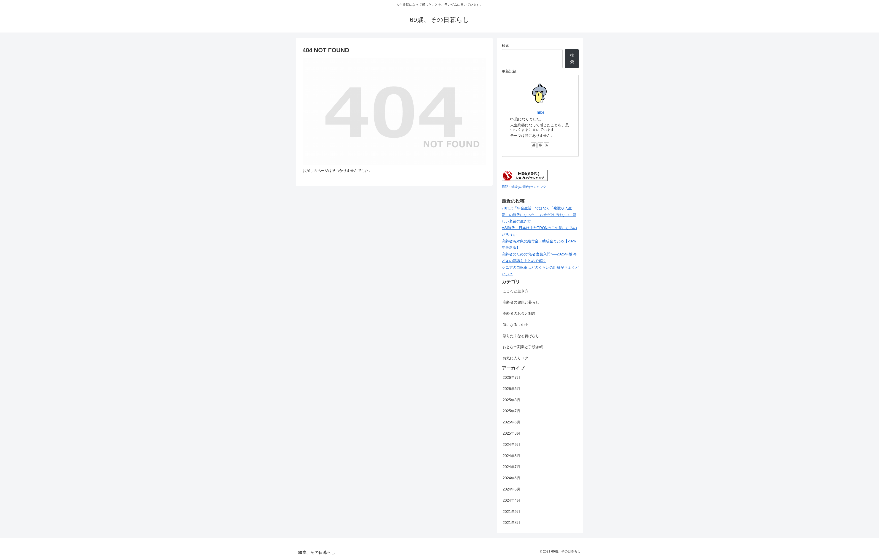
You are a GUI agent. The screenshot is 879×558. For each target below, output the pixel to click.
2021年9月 (511, 512)
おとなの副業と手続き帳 (523, 347)
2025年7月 (511, 411)
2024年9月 (511, 445)
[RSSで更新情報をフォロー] (546, 145)
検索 (505, 46)
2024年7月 (511, 467)
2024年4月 (511, 500)
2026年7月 (511, 377)
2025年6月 (511, 422)
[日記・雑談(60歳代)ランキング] (525, 180)
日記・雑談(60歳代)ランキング (524, 187)
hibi (540, 112)
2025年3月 (511, 433)
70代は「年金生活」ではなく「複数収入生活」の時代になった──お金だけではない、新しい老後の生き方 (539, 214)
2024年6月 (511, 478)
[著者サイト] (534, 145)
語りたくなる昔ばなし (521, 336)
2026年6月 (511, 389)
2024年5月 (511, 489)
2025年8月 (511, 400)
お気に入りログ (515, 358)
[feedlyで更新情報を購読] (540, 145)
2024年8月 (511, 456)
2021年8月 (511, 523)
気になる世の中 (515, 325)
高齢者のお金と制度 (519, 313)
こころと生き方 (515, 291)
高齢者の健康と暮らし (521, 302)
